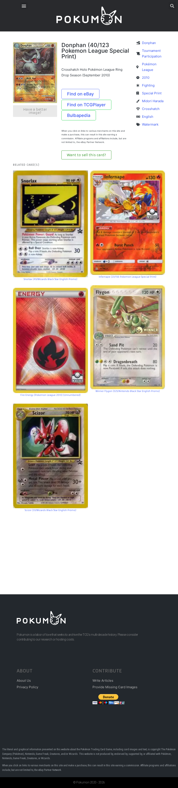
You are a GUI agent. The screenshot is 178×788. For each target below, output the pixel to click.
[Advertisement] (89, 546)
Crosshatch (151, 109)
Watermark (150, 124)
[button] (24, 5)
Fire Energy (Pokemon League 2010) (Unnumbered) (50, 395)
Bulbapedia (78, 115)
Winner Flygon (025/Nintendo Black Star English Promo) (128, 391)
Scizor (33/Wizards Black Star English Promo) (50, 510)
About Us (24, 680)
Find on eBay (80, 94)
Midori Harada (152, 101)
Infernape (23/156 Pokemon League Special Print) (127, 276)
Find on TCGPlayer (86, 104)
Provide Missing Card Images (114, 687)
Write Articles (102, 680)
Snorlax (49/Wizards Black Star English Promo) (50, 279)
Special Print (152, 93)
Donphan (149, 43)
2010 (145, 77)
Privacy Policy (27, 687)
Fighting (148, 85)
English (147, 117)
